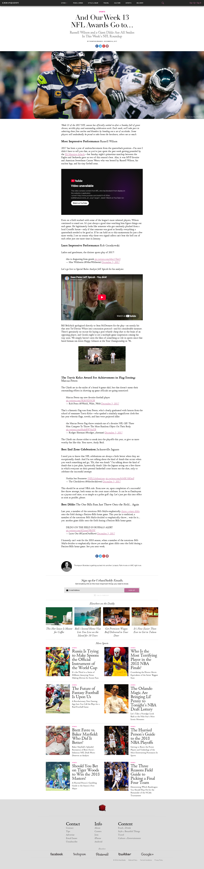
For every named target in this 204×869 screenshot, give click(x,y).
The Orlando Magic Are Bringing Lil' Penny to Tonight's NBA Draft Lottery (143, 699)
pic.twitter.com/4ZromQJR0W (80, 530)
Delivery (140, 3)
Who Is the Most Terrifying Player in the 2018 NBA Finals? (144, 659)
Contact (69, 828)
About (97, 828)
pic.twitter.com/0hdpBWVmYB (81, 429)
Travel (106, 3)
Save (103, 46)
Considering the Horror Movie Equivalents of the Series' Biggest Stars (144, 675)
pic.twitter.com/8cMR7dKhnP (120, 478)
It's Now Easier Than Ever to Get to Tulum (145, 630)
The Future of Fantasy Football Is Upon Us (85, 693)
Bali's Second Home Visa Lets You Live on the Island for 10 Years (88, 632)
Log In (199, 3)
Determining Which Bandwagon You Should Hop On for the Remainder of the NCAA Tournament (144, 791)
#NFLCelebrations (96, 478)
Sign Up (192, 3)
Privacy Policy (159, 860)
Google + (147, 854)
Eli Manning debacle (75, 154)
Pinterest (102, 854)
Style (93, 3)
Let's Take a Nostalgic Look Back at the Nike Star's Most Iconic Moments (143, 716)
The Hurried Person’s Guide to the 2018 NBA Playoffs (143, 736)
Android (98, 841)
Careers (98, 831)
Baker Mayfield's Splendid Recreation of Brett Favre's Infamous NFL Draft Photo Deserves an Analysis (83, 751)
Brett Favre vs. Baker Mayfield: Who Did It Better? (85, 736)
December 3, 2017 (110, 262)
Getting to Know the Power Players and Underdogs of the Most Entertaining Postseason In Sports (144, 751)
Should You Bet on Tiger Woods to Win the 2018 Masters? (86, 772)
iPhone (98, 838)
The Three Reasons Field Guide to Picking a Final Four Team (143, 774)
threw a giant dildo (130, 511)
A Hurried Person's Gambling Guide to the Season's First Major (84, 785)
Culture (117, 3)
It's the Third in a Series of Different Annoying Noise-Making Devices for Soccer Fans (85, 675)
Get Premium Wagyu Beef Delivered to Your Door (116, 632)
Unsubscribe (71, 841)
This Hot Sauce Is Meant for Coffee (59, 630)
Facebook (56, 854)
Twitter (125, 854)
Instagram (79, 854)
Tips (68, 831)
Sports (128, 3)
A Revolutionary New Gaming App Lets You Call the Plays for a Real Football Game (86, 704)
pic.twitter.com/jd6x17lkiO (107, 259)
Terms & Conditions (146, 860)
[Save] (107, 46)
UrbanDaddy (10, 3)
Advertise (70, 834)
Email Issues (71, 838)
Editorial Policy (132, 860)
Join (96, 834)
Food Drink (78, 3)
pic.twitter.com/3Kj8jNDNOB (80, 400)
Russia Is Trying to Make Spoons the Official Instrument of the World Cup (85, 659)
